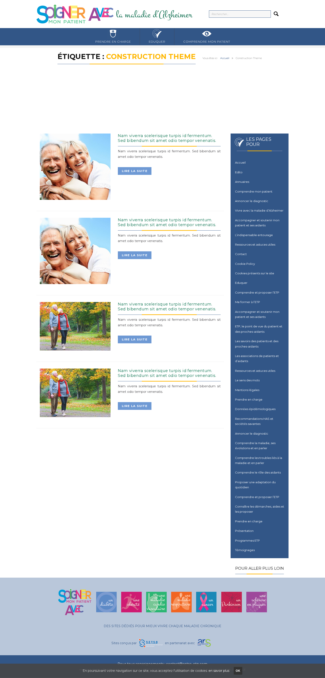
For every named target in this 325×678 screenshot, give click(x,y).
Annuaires (242, 181)
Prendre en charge (113, 41)
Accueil (224, 58)
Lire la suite (134, 171)
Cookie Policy (245, 263)
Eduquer (157, 41)
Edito (239, 172)
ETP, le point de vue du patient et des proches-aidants (258, 329)
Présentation (244, 531)
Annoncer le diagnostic (251, 201)
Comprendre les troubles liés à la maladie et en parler (258, 460)
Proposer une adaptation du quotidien (255, 484)
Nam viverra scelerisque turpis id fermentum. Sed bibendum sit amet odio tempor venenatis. (167, 138)
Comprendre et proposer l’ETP (257, 292)
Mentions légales (247, 390)
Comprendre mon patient (206, 41)
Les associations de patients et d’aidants (257, 358)
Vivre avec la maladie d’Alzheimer (259, 210)
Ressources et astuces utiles (255, 244)
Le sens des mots (247, 380)
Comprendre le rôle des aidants (258, 472)
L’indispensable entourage (254, 235)
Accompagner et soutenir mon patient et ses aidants (257, 222)
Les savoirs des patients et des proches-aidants (256, 343)
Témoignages (245, 550)
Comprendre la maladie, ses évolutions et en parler (255, 445)
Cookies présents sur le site (254, 273)
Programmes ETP (247, 540)
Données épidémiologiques (255, 409)
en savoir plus (218, 671)
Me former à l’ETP (247, 302)
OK (238, 670)
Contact (241, 254)
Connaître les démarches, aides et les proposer (259, 509)
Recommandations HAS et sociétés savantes (254, 421)
